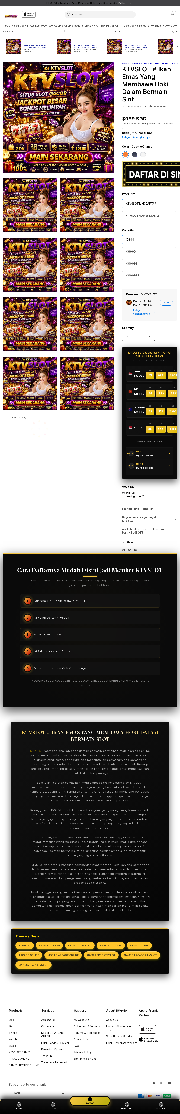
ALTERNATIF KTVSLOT (162, 26)
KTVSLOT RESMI (136, 26)
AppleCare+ (48, 1019)
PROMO (19, 1109)
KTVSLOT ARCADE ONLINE (53, 1034)
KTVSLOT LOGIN (49, 945)
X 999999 (132, 275)
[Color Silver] (143, 154)
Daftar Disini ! (126, 3)
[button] (9, 26)
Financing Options (52, 1049)
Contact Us (81, 1039)
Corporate (47, 1026)
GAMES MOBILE (74, 26)
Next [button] (175, 3)
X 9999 (131, 251)
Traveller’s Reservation (55, 1062)
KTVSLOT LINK (115, 26)
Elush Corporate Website (121, 1043)
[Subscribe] (63, 1093)
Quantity (128, 328)
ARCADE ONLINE (94, 26)
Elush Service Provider (55, 1043)
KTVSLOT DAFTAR (28, 26)
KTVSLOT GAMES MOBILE (143, 215)
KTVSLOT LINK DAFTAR (141, 203)
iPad (11, 1026)
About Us (112, 1019)
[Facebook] (124, 550)
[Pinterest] (136, 550)
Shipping (143, 124)
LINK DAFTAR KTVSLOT (33, 964)
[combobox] (100, 14)
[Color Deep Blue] (134, 154)
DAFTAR (90, 1103)
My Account (81, 1019)
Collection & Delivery (87, 1026)
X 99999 (132, 263)
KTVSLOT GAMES (51, 26)
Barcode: (148, 106)
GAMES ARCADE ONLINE (24, 1065)
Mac (11, 1019)
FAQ (76, 1045)
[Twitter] (130, 550)
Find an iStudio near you (118, 1028)
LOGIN (53, 1109)
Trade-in (46, 1056)
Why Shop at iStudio (119, 1036)
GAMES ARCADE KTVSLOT (140, 955)
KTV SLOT (9, 31)
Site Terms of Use (85, 1058)
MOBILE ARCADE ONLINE (63, 955)
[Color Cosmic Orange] (125, 154)
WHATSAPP (127, 1109)
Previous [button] (4, 3)
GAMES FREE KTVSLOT (101, 955)
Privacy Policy (83, 1052)
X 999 (130, 239)
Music (12, 1045)
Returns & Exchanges (87, 1032)
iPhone (13, 1032)
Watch (13, 1039)
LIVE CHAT (161, 1109)
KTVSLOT (9, 26)
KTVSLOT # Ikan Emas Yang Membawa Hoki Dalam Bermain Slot (90, 3)
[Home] (11, 16)
